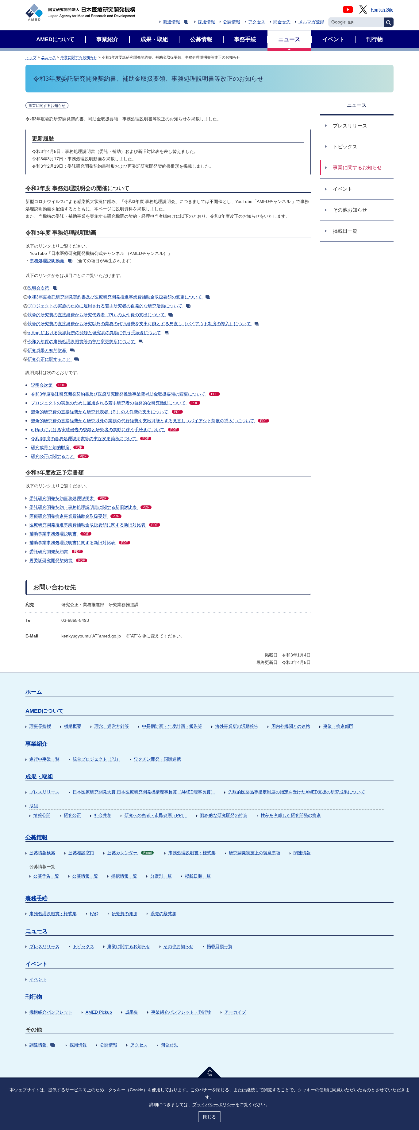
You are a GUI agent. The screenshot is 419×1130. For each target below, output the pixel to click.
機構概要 (72, 726)
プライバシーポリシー (213, 1104)
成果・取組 (39, 776)
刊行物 (33, 997)
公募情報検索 (42, 852)
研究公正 (72, 815)
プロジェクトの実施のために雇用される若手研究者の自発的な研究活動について (105, 305)
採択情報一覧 (124, 876)
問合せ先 (281, 21)
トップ (31, 57)
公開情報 (231, 21)
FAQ (94, 913)
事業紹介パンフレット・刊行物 (181, 1012)
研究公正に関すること (49, 359)
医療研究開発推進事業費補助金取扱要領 (74, 516)
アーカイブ (235, 1012)
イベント (36, 964)
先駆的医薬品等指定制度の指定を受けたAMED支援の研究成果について (296, 791)
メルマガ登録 (311, 21)
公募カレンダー (129, 852)
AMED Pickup (99, 1012)
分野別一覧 (161, 876)
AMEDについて (44, 711)
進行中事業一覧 (44, 759)
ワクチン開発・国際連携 (157, 759)
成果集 (131, 1012)
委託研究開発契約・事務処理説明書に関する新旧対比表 (89, 507)
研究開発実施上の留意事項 (254, 852)
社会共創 (102, 815)
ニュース (48, 57)
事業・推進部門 (338, 726)
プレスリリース (44, 791)
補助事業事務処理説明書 (59, 533)
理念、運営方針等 (111, 726)
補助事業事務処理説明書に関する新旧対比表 (78, 542)
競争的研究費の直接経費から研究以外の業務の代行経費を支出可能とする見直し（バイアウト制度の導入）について (139, 323)
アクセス (256, 21)
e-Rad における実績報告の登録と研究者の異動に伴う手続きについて (94, 332)
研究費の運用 (124, 913)
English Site (382, 9)
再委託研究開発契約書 (57, 560)
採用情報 (206, 21)
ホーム (33, 692)
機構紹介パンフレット (50, 1012)
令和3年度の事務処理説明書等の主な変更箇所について (90, 438)
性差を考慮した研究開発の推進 (291, 815)
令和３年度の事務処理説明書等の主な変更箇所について (81, 341)
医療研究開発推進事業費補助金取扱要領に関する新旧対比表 (93, 524)
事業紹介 (36, 744)
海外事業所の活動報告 (236, 726)
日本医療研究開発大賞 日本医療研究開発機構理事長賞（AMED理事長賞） (144, 791)
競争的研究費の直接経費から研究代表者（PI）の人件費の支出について (96, 314)
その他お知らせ (178, 946)
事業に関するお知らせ (78, 57)
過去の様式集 (163, 913)
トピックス (83, 946)
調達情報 (171, 21)
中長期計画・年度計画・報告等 (172, 726)
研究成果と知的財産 (47, 350)
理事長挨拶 (40, 726)
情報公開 (42, 815)
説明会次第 (38, 288)
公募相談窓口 (81, 852)
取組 (33, 805)
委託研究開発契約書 (55, 551)
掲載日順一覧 (198, 876)
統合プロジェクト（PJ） (97, 759)
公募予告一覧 (46, 876)
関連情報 (302, 852)
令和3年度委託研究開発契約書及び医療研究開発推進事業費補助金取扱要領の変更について (115, 296)
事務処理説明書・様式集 (192, 852)
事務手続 (36, 898)
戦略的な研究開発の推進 (224, 815)
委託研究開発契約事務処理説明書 (67, 498)
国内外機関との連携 (290, 726)
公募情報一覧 (85, 876)
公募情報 (36, 837)
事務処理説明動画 (47, 260)
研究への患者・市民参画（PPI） (156, 815)
